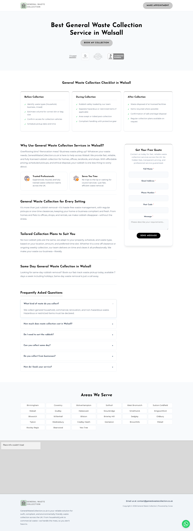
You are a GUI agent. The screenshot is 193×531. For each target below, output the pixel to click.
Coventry (58, 405)
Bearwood (58, 427)
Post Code (148, 205)
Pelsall (160, 422)
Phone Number (148, 193)
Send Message (148, 236)
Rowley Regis (33, 427)
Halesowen (84, 411)
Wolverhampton (83, 405)
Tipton (33, 422)
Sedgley (134, 416)
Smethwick (135, 411)
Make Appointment (158, 5)
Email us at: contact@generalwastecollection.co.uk (149, 501)
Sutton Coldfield (160, 405)
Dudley (58, 411)
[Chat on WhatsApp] (186, 524)
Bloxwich (32, 416)
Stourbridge (109, 411)
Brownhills (135, 422)
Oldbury (160, 416)
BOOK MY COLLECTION (96, 43)
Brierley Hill (109, 416)
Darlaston (109, 422)
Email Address (149, 181)
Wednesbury (58, 422)
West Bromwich (134, 405)
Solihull (109, 405)
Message (148, 217)
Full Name (148, 169)
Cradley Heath (83, 422)
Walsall (32, 411)
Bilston (83, 416)
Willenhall (58, 416)
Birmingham (33, 405)
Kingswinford (160, 411)
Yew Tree (84, 427)
